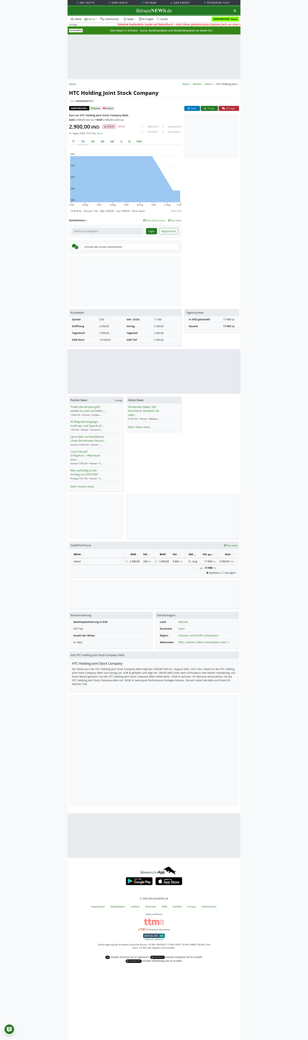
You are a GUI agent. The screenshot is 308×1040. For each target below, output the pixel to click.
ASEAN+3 (191, 642)
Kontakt (177, 906)
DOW (119, 2)
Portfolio (153, 131)
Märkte (197, 84)
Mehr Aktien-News (139, 427)
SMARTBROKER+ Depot (225, 19)
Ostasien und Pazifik (190, 635)
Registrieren (168, 231)
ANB (164, 906)
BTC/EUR (217, 2)
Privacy (192, 906)
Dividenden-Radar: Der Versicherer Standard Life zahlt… (143, 411)
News (193, 108)
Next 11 (225, 642)
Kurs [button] (227, 554)
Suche (164, 19)
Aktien (208, 84)
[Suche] (235, 11)
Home (78, 19)
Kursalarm (174, 131)
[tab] (73, 141)
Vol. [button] (145, 554)
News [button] (130, 19)
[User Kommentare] (9, 1029)
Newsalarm (174, 126)
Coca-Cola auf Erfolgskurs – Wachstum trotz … (85, 455)
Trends (210, 108)
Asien (181, 628)
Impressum (98, 906)
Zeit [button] (191, 554)
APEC (181, 642)
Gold (181, 2)
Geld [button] (133, 554)
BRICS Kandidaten (208, 642)
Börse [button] (91, 19)
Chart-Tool (176, 210)
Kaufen (96, 108)
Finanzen (150, 906)
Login (151, 231)
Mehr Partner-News (82, 486)
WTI (150, 2)
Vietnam (183, 622)
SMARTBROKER (79, 108)
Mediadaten (118, 906)
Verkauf (109, 108)
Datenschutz (209, 906)
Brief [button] (162, 554)
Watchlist (153, 126)
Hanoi (100, 133)
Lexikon (135, 906)
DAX (86, 2)
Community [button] (112, 19)
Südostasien (211, 635)
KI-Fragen (148, 19)
